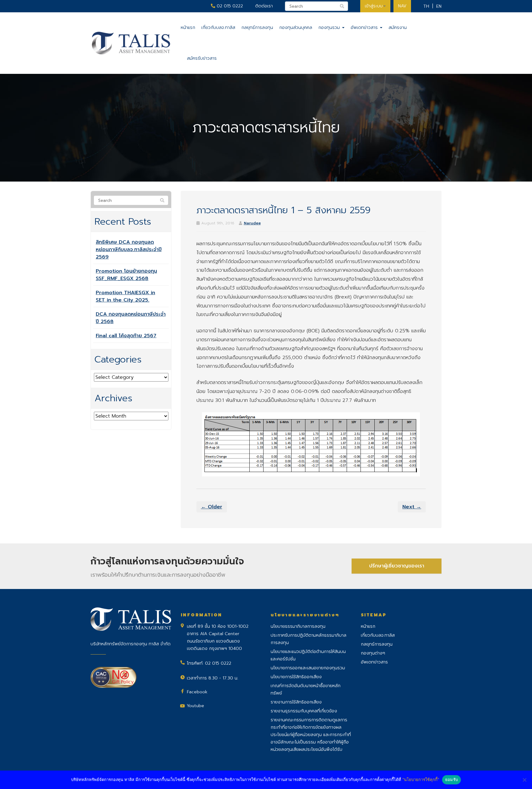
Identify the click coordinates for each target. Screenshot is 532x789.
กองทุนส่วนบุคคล (295, 27)
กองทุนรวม (329, 27)
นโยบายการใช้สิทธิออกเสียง (296, 677)
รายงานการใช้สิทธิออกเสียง (296, 702)
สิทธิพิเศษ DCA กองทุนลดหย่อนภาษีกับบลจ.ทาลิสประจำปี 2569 (129, 249)
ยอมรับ (451, 779)
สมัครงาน (398, 27)
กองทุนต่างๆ (373, 653)
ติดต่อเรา (264, 6)
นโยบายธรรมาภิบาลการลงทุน (298, 626)
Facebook (197, 692)
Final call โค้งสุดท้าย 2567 (126, 335)
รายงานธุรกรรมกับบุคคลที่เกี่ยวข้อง (304, 711)
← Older (211, 507)
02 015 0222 (229, 6)
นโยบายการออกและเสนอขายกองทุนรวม (308, 668)
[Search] (162, 201)
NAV (402, 6)
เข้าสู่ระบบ (374, 6)
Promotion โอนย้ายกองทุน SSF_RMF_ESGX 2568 (126, 274)
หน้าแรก (188, 27)
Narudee (252, 223)
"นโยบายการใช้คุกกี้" (420, 779)
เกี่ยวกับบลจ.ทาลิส (218, 27)
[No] (524, 780)
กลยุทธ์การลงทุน (257, 27)
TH (426, 6)
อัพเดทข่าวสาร (365, 27)
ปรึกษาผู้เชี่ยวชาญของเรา (396, 566)
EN (438, 6)
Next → (411, 507)
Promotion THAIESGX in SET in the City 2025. (125, 296)
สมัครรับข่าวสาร (202, 58)
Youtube (195, 706)
